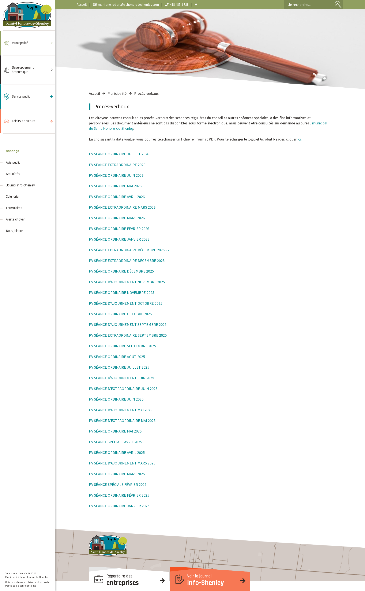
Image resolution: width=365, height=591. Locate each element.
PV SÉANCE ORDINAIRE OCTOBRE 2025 (120, 313)
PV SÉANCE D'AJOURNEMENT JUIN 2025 (121, 377)
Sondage (12, 151)
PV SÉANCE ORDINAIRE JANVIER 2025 (119, 505)
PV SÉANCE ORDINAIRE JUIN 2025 (116, 399)
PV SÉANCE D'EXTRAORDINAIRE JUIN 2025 (123, 388)
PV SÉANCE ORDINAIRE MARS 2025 (117, 473)
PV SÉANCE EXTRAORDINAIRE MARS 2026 (122, 207)
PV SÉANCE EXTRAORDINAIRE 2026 (117, 164)
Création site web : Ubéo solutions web (27, 582)
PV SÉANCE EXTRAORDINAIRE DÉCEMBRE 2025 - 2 (129, 250)
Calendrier (13, 196)
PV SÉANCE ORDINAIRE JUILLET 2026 (119, 154)
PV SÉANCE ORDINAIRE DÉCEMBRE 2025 (121, 271)
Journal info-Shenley (20, 185)
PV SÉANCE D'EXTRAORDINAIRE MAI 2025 (122, 420)
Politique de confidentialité (20, 585)
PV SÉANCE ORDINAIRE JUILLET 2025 (119, 367)
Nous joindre (14, 231)
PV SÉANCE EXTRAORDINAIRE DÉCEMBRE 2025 (127, 260)
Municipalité (117, 93)
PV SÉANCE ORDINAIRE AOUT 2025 (117, 356)
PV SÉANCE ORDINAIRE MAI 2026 (115, 185)
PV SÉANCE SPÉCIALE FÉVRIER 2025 (117, 484)
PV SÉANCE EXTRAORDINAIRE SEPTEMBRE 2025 (128, 335)
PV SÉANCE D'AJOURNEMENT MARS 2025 (122, 463)
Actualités (13, 174)
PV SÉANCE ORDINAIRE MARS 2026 (117, 217)
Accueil (94, 93)
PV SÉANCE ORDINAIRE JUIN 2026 (116, 175)
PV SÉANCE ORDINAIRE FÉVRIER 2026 (119, 228)
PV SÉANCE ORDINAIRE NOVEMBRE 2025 (121, 292)
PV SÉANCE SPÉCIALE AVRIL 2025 (115, 441)
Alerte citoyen (16, 219)
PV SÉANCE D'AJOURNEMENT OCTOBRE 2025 (125, 303)
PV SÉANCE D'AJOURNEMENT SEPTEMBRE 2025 (127, 324)
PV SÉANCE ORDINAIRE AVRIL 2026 (117, 196)
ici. (299, 139)
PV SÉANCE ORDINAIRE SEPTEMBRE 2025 (122, 345)
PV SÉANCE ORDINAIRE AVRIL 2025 (117, 452)
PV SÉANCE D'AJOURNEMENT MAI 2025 (120, 410)
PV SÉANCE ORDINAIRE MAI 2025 (115, 431)
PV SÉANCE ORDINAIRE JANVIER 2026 (119, 239)
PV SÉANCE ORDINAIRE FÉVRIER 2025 (119, 495)
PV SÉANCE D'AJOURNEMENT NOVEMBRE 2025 (127, 282)
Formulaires (14, 208)
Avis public (13, 162)
